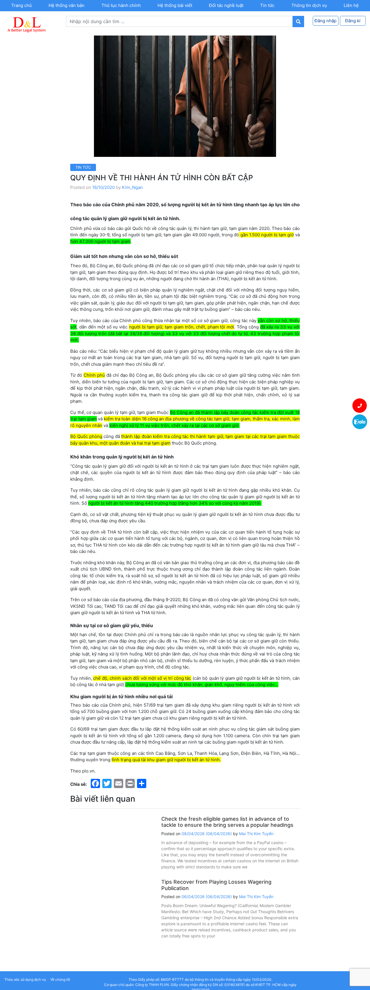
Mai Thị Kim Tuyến (256, 833)
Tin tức (267, 5)
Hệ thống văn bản (66, 5)
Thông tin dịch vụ (309, 5)
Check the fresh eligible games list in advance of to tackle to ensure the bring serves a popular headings (227, 822)
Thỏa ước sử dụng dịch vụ (25, 979)
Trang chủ (21, 5)
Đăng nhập (325, 20)
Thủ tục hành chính (121, 5)
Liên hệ (351, 5)
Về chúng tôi (60, 979)
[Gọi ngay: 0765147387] (359, 405)
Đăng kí (352, 20)
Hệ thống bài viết (175, 5)
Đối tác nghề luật (226, 5)
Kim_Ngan (132, 187)
